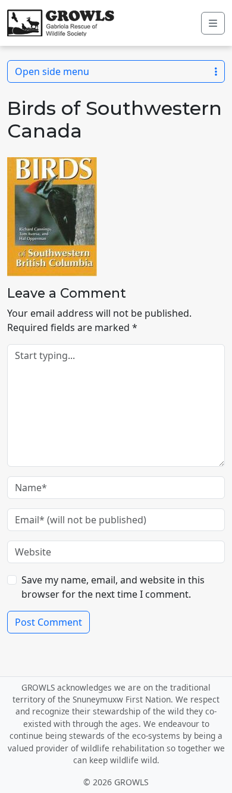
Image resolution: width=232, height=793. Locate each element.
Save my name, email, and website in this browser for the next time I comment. (113, 587)
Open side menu (52, 71)
